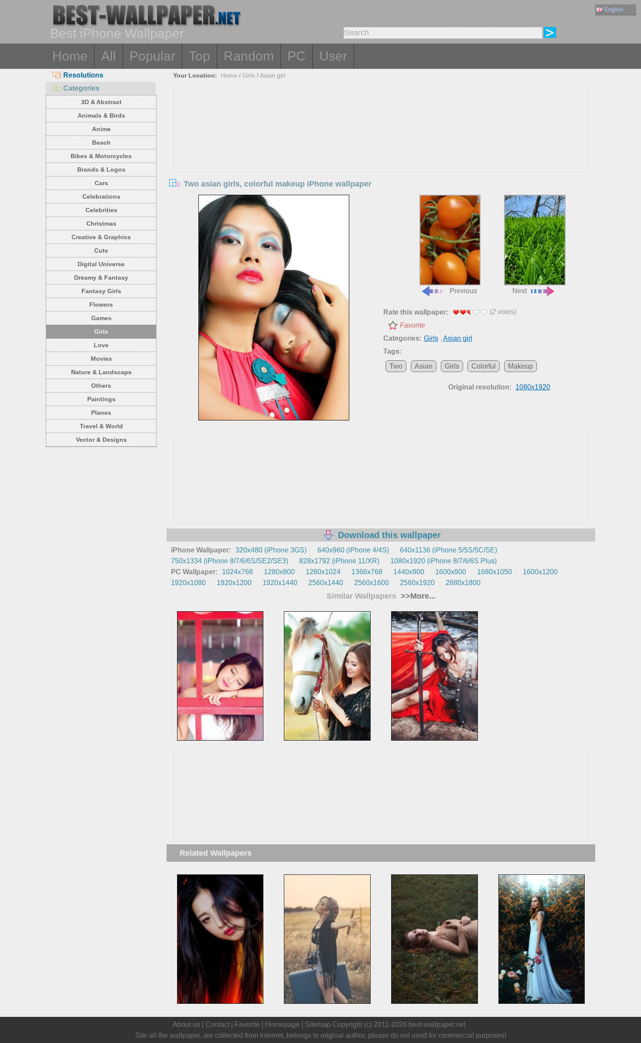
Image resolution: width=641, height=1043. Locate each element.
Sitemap (318, 1024)
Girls (101, 331)
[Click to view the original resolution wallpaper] (274, 307)
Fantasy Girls (101, 291)
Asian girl (272, 75)
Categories (81, 88)
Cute (101, 250)
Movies (101, 358)
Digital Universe (101, 264)
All (108, 56)
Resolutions (83, 75)
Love (101, 345)
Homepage (282, 1024)
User (333, 56)
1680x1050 (494, 572)
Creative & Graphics (101, 237)
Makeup (520, 366)
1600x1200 (540, 572)
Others (101, 385)
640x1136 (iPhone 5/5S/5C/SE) (448, 550)
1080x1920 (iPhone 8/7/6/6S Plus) (443, 561)
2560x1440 (325, 582)
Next (519, 291)
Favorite (412, 325)
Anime (101, 128)
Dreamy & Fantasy (101, 277)
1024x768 (237, 572)
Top (199, 56)
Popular (152, 56)
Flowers (101, 304)
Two (395, 366)
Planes (101, 412)
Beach (101, 142)
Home (70, 56)
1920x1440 (280, 582)
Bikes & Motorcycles (101, 155)
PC (296, 56)
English (613, 9)
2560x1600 (371, 582)
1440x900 (408, 572)
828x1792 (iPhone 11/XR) (339, 561)
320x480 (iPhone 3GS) (271, 550)
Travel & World (101, 426)
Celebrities (101, 210)
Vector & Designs (101, 439)
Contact (217, 1024)
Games (101, 318)
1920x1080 (188, 582)
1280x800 (279, 572)
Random (249, 56)
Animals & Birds (101, 115)
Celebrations (101, 196)
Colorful (483, 366)
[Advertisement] (381, 148)
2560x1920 (417, 582)
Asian (424, 366)
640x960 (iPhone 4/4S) (353, 550)
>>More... (417, 596)
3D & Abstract (101, 101)
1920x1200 (234, 582)
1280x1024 (323, 572)
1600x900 (450, 572)
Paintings (101, 399)
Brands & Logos (101, 169)
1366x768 (366, 572)
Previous (463, 291)
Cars (101, 182)
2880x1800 (463, 582)
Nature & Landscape (101, 372)
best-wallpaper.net (437, 1024)
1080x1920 (532, 387)
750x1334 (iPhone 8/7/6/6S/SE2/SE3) (229, 561)
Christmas (101, 223)
